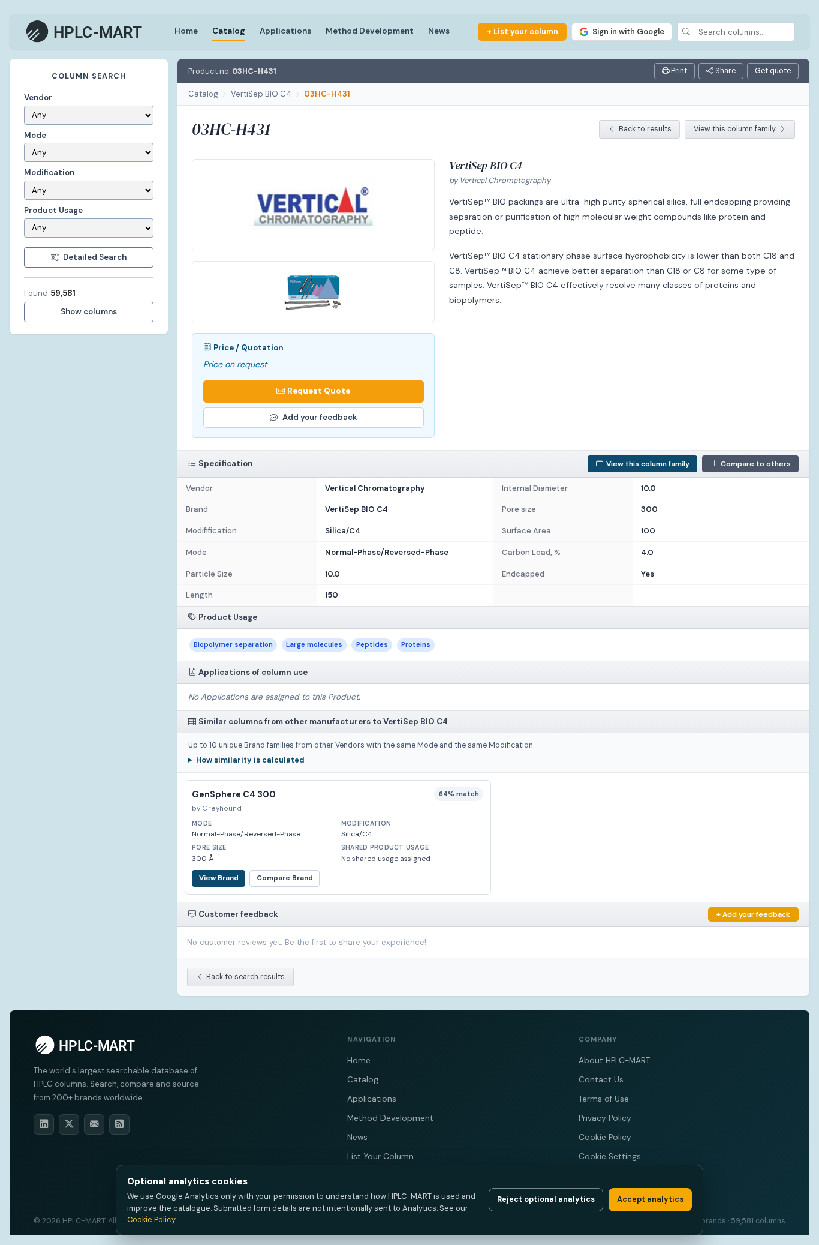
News (439, 31)
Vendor (38, 97)
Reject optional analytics (546, 1199)
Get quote (773, 71)
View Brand (219, 878)
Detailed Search (95, 257)
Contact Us (601, 1080)
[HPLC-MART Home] (85, 31)
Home (186, 31)
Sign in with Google (628, 31)
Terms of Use (604, 1099)
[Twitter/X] (69, 1124)
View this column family (735, 129)
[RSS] (119, 1124)
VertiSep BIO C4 (261, 94)
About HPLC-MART (614, 1060)
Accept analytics (650, 1199)
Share (724, 71)
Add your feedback (319, 417)
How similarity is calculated (250, 760)
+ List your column (522, 31)
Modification (49, 172)
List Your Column (380, 1156)
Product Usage (53, 210)
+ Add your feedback (753, 914)
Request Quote (318, 391)
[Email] (94, 1124)
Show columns (89, 312)
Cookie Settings (610, 1156)
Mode (35, 135)
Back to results (645, 129)
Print (678, 71)
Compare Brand (285, 878)
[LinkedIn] (44, 1124)
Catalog (228, 31)
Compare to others (756, 464)
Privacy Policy (605, 1118)
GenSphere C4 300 (234, 794)
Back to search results (245, 977)
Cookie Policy (605, 1137)
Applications (285, 31)
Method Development (370, 31)
